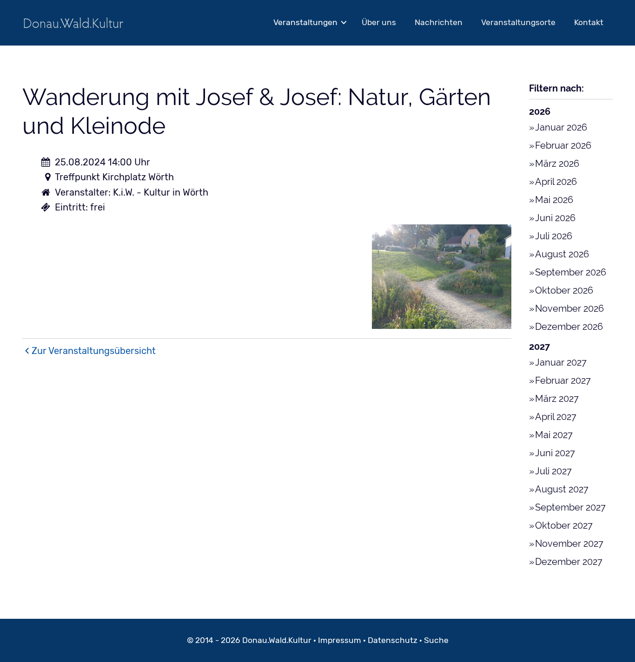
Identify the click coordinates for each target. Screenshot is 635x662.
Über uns (379, 22)
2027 (539, 346)
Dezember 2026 (569, 326)
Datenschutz (392, 640)
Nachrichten (439, 22)
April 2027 (555, 416)
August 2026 (562, 254)
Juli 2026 (553, 236)
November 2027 (569, 543)
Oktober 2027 (564, 525)
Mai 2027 (554, 434)
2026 (539, 111)
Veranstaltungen (305, 22)
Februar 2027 (563, 380)
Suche (436, 640)
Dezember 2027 (568, 561)
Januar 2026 (561, 127)
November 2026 (569, 308)
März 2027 (557, 398)
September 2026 (570, 272)
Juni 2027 (555, 453)
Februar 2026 (563, 145)
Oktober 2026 (564, 290)
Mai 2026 (554, 199)
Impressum (339, 640)
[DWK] (73, 22)
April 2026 (556, 181)
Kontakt (588, 22)
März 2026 (557, 163)
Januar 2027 (561, 362)
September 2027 (570, 507)
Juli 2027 (553, 471)
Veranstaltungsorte (518, 22)
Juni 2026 (555, 217)
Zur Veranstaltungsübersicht (94, 350)
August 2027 (562, 489)
